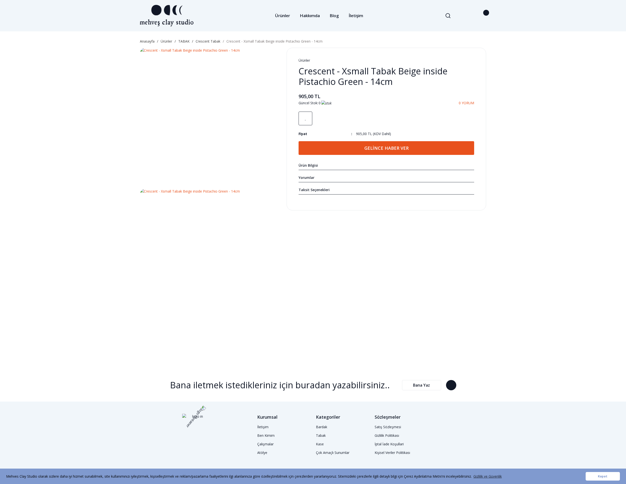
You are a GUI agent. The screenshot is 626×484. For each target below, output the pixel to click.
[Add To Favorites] (305, 118)
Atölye (262, 452)
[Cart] (483, 16)
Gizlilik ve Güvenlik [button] (487, 476)
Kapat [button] (602, 476)
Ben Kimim (266, 435)
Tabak (321, 435)
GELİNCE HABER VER (386, 148)
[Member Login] (471, 16)
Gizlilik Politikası (387, 435)
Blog (334, 15)
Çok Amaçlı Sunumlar (332, 452)
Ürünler (304, 60)
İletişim (356, 15)
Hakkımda (310, 15)
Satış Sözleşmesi (388, 427)
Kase (320, 444)
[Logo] (166, 15)
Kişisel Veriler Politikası (392, 452)
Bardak (321, 427)
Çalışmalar (265, 444)
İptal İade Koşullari (389, 444)
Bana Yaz (421, 385)
